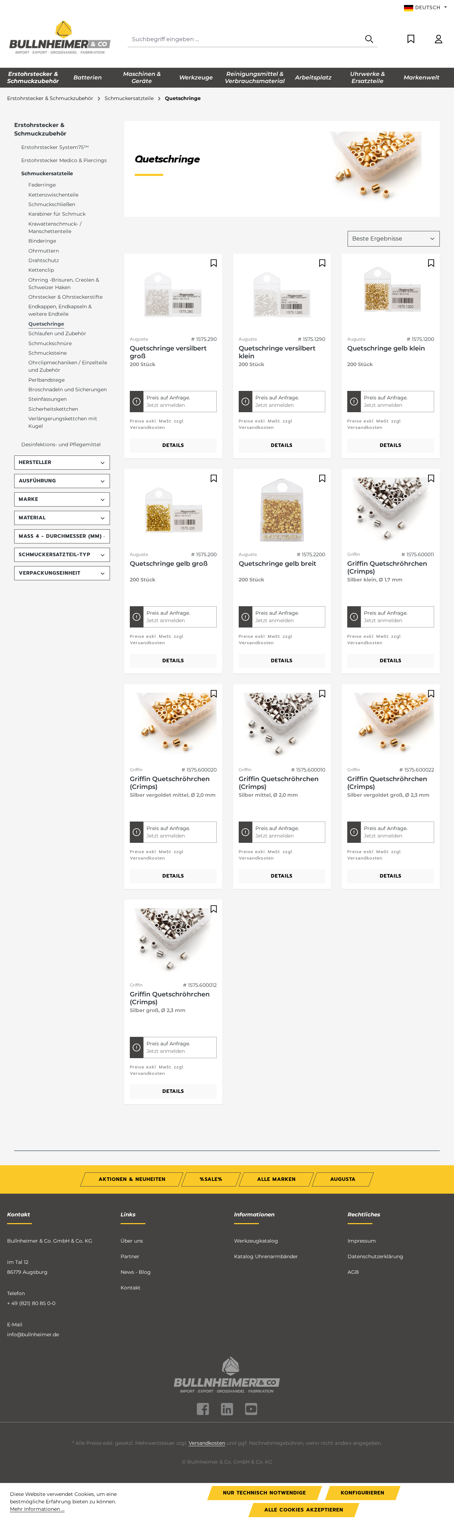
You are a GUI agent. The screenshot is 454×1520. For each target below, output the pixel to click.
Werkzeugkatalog (256, 1241)
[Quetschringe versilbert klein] (282, 294)
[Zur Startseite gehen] (60, 38)
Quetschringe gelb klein (386, 348)
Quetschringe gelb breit (277, 564)
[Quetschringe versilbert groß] (173, 294)
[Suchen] (369, 39)
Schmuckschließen (51, 204)
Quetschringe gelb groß (168, 564)
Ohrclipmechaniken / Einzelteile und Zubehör (67, 366)
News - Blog (136, 1272)
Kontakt (130, 1287)
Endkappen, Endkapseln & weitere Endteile (60, 310)
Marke (28, 499)
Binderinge (42, 241)
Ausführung (37, 481)
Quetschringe (46, 324)
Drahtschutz (43, 260)
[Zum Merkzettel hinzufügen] (213, 263)
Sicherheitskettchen (53, 409)
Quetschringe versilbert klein (277, 352)
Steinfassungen (47, 399)
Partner (130, 1256)
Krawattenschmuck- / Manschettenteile (55, 227)
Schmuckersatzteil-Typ (54, 554)
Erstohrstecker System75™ (55, 147)
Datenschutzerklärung (375, 1256)
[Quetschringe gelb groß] (173, 510)
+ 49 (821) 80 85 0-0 (31, 1303)
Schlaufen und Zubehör (57, 333)
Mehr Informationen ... (37, 1509)
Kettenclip (41, 270)
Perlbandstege (46, 380)
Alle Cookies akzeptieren (303, 1510)
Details (173, 445)
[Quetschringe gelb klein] (390, 294)
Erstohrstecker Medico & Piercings (64, 160)
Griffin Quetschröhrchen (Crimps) (387, 567)
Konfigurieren (362, 1493)
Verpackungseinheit (50, 573)
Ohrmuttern (43, 251)
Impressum (362, 1241)
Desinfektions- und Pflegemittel (61, 444)
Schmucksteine (47, 353)
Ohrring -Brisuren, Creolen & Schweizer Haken (63, 284)
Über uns (132, 1241)
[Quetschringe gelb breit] (282, 510)
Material (32, 517)
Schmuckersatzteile (47, 173)
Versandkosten (207, 1443)
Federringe (42, 185)
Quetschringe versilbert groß (168, 352)
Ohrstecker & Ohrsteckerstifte (65, 297)
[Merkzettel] (411, 39)
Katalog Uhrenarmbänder (266, 1256)
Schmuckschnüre (50, 343)
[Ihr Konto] (438, 39)
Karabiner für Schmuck (56, 214)
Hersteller (35, 462)
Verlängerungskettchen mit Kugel (62, 422)
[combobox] (244, 39)
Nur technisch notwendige (264, 1493)
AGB (353, 1272)
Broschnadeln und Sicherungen (67, 389)
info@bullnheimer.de (33, 1334)
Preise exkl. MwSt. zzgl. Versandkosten (157, 424)
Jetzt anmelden (165, 405)
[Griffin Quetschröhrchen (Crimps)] (390, 510)
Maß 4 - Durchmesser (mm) (60, 536)
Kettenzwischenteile (53, 195)
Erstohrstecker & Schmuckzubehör (40, 129)
